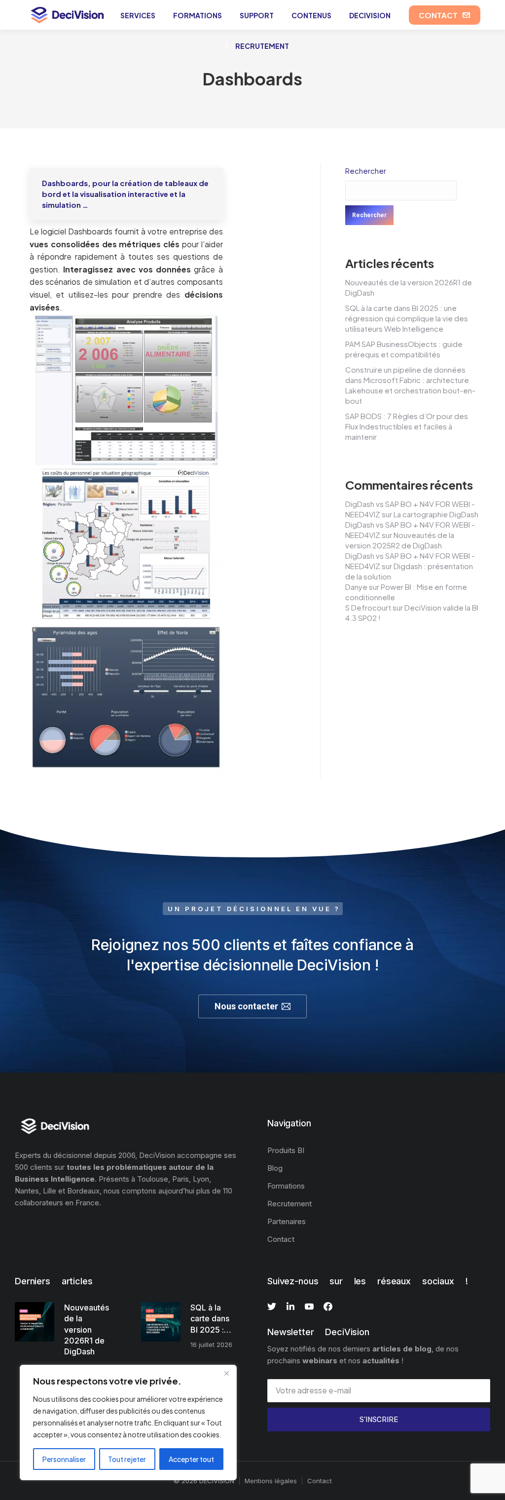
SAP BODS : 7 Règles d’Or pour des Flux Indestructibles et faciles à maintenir (406, 426)
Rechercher (365, 170)
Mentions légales (271, 1481)
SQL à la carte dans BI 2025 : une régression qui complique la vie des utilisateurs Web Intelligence (406, 318)
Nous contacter (246, 1006)
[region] (128, 1422)
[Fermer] (226, 1373)
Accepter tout (191, 1459)
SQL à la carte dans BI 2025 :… (210, 1319)
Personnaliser (64, 1459)
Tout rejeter (127, 1459)
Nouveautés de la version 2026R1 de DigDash (86, 1330)
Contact (319, 1481)
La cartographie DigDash (436, 514)
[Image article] (34, 1322)
